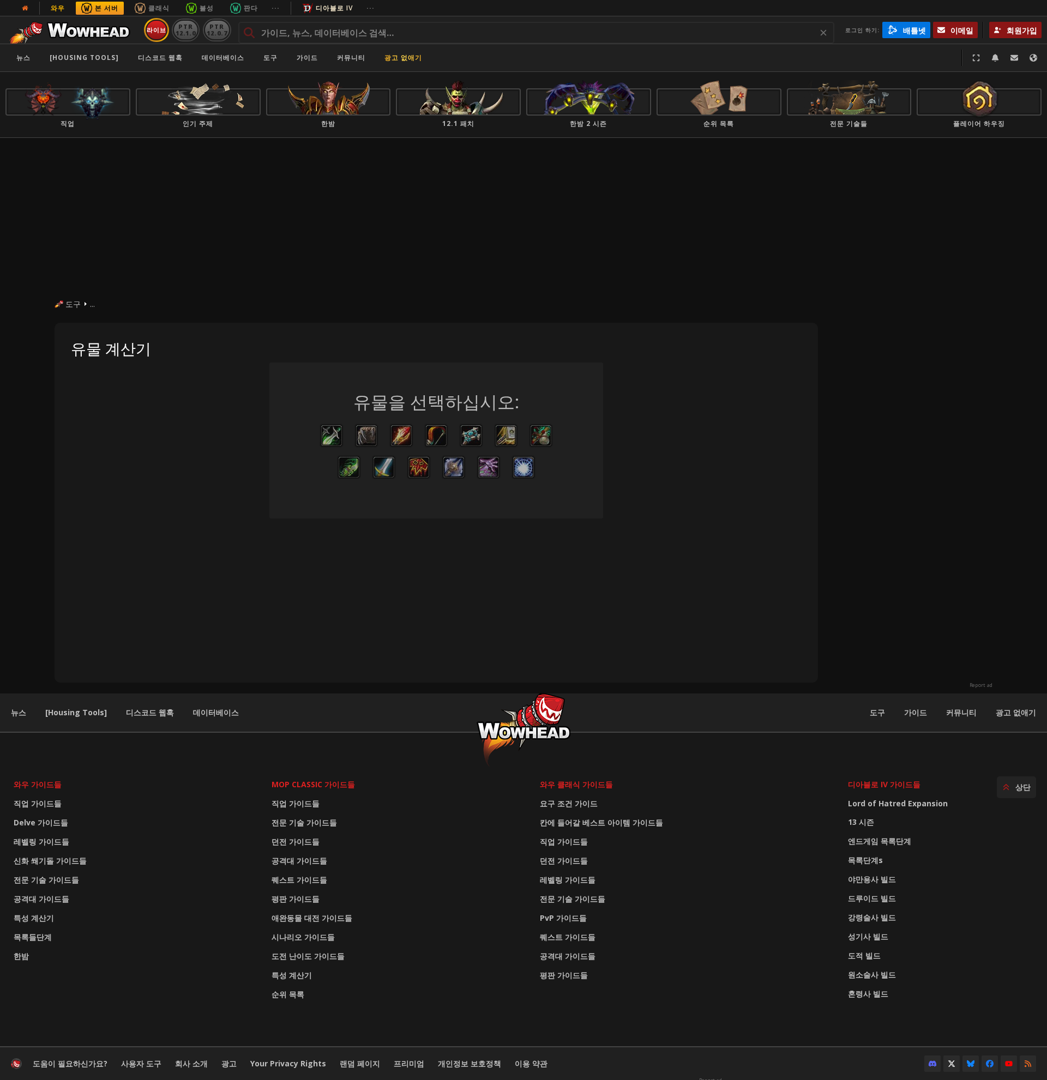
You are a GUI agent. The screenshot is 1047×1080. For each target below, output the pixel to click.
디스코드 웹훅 (160, 57)
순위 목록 (288, 994)
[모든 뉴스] (25, 8)
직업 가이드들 (38, 803)
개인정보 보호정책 (469, 1063)
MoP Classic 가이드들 (313, 784)
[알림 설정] (995, 58)
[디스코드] (932, 1063)
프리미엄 (409, 1063)
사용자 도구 (141, 1063)
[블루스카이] (970, 1063)
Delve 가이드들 (41, 822)
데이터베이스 (223, 57)
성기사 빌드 (868, 936)
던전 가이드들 (296, 841)
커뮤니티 (351, 57)
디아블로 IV (334, 8)
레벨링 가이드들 (41, 841)
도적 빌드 (864, 955)
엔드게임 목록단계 (879, 841)
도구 (877, 712)
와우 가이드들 (38, 784)
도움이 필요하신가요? (70, 1063)
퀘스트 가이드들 (299, 879)
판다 (251, 8)
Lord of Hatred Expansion (898, 803)
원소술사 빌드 (872, 974)
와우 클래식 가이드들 (576, 784)
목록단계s (865, 860)
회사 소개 (191, 1063)
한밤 (21, 956)
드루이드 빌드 (872, 898)
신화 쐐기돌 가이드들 (50, 860)
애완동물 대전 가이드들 (312, 918)
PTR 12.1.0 (186, 29)
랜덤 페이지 (360, 1063)
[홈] (72, 30)
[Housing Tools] (76, 712)
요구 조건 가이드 (569, 803)
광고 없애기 (403, 57)
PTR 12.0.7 (217, 29)
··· (276, 8)
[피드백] (1014, 58)
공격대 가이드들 (41, 899)
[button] (331, 435)
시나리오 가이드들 (303, 937)
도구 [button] (270, 57)
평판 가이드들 (296, 899)
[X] (951, 1063)
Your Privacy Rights (288, 1063)
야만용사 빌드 (872, 879)
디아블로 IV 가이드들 (884, 784)
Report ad (981, 685)
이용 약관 (531, 1063)
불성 (207, 8)
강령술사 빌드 (872, 917)
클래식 (159, 8)
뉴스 (23, 57)
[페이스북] (990, 1063)
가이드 (307, 57)
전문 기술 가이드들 (46, 879)
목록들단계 (33, 937)
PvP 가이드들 (563, 918)
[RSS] (1028, 1063)
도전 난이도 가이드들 (308, 956)
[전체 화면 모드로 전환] (976, 58)
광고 (229, 1063)
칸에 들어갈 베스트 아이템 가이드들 (601, 822)
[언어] (1033, 58)
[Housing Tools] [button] (84, 57)
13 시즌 (861, 822)
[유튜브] (1009, 1063)
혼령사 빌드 (868, 993)
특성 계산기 (34, 918)
